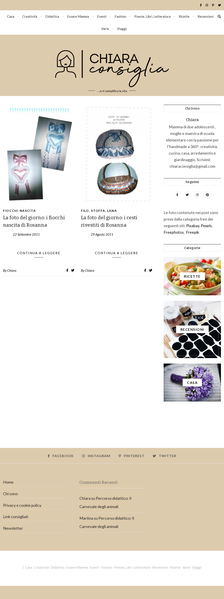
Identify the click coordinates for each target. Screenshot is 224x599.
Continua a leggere (38, 253)
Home (8, 482)
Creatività (29, 16)
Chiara (11, 270)
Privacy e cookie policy (22, 505)
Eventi (102, 16)
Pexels (206, 225)
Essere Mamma (78, 16)
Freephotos (174, 232)
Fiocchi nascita (19, 210)
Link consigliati (15, 516)
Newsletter (13, 528)
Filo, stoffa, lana (99, 210)
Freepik (192, 232)
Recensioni (206, 16)
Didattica (52, 16)
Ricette (184, 16)
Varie (105, 29)
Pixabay (192, 225)
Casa (10, 16)
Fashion (120, 16)
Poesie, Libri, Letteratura (152, 16)
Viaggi (122, 29)
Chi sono (10, 493)
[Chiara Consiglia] (112, 65)
